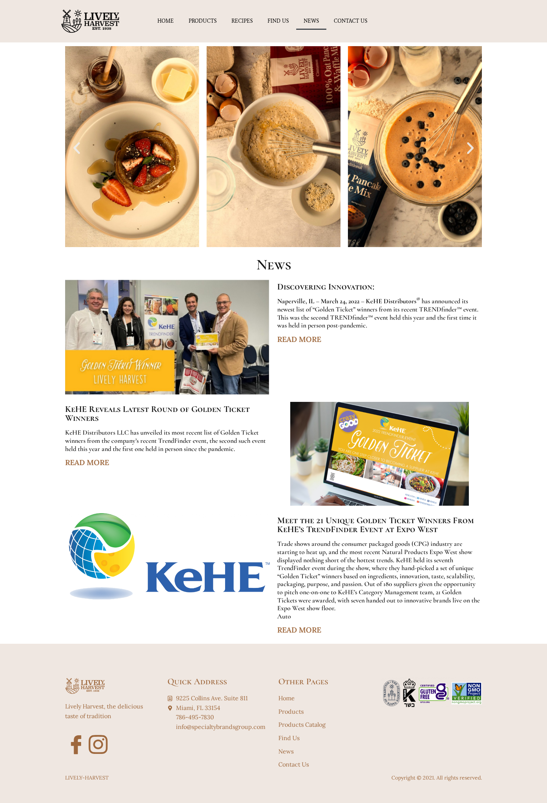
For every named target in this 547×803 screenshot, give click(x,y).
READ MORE (299, 339)
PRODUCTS (203, 21)
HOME (165, 21)
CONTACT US (350, 21)
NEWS (311, 21)
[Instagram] (94, 740)
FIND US (278, 21)
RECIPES (242, 21)
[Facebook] (72, 740)
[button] (76, 148)
